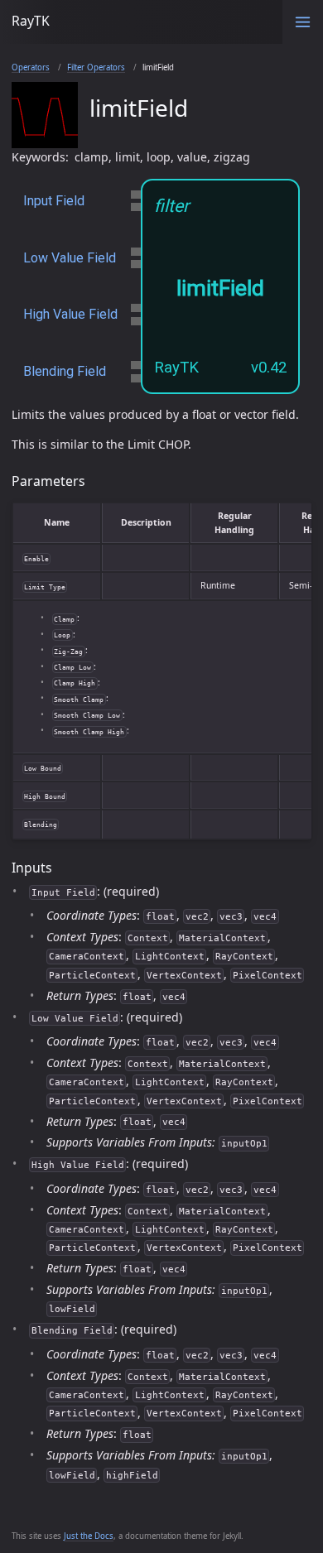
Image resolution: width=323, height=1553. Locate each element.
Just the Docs (88, 1536)
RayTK (31, 21)
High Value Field (70, 314)
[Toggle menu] (302, 22)
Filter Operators (96, 67)
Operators (31, 67)
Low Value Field (69, 258)
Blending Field (64, 371)
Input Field (53, 201)
